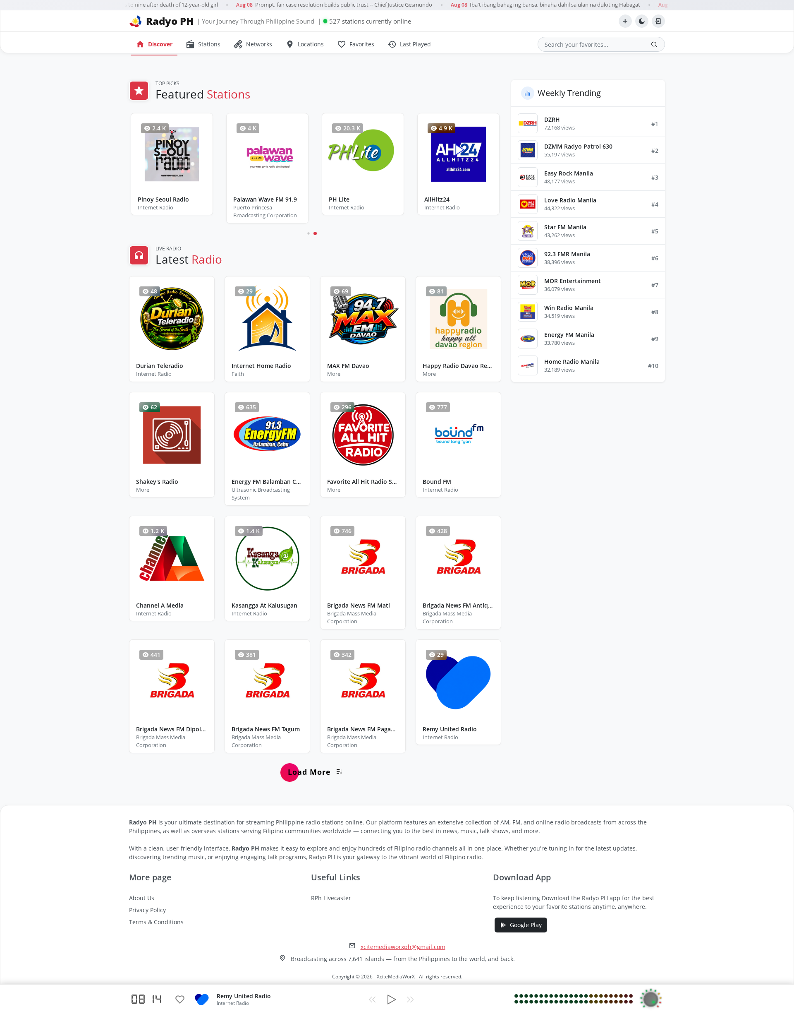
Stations (203, 44)
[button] (308, 233)
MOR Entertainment (572, 281)
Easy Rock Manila (568, 173)
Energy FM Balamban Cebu (267, 481)
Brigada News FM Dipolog (172, 729)
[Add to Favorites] (180, 999)
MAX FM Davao (348, 366)
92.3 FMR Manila (567, 254)
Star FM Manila (565, 227)
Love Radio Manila (570, 200)
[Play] (391, 999)
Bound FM (437, 481)
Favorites (355, 44)
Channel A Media (160, 605)
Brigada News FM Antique (458, 605)
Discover (154, 44)
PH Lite (339, 199)
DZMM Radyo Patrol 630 (578, 146)
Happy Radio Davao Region (458, 366)
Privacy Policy (147, 910)
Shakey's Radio (157, 481)
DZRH (552, 119)
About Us (141, 898)
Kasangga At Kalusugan (264, 605)
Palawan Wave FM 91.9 (265, 199)
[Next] (410, 999)
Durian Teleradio (159, 366)
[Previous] (372, 999)
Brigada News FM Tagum (266, 729)
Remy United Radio (450, 729)
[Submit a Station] (625, 21)
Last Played (409, 44)
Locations (304, 44)
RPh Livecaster (331, 898)
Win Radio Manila (568, 308)
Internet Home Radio (261, 366)
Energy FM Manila (569, 335)
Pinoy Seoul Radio (163, 199)
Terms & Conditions (156, 922)
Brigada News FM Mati (358, 605)
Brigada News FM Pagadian (363, 729)
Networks (253, 44)
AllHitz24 (437, 199)
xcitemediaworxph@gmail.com (403, 947)
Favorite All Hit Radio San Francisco (363, 481)
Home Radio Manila (572, 361)
